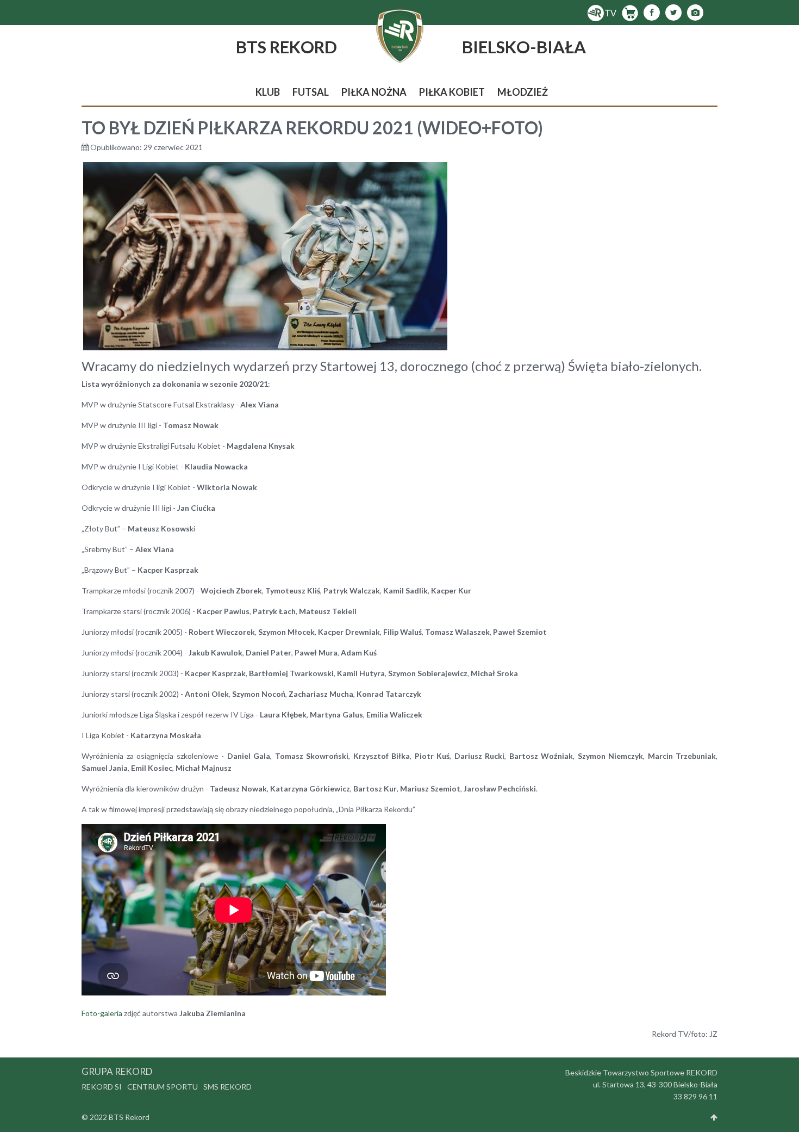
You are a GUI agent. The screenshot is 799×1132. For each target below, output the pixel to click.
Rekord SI (102, 1086)
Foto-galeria (102, 1013)
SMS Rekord (227, 1086)
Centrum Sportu (162, 1086)
